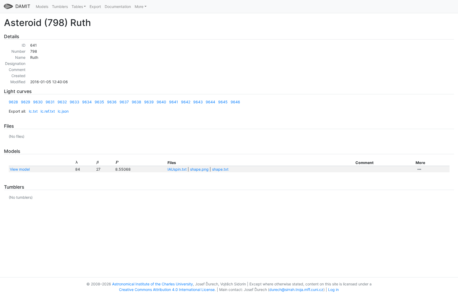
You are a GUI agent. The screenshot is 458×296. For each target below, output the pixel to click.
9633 (74, 102)
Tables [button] (77, 6)
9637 (124, 102)
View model (20, 169)
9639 (149, 102)
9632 (62, 102)
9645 (223, 102)
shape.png (199, 169)
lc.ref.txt (48, 111)
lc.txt (33, 111)
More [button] (139, 6)
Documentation (118, 6)
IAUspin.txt (177, 169)
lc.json (63, 111)
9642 (185, 102)
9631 (50, 102)
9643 (198, 102)
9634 (87, 102)
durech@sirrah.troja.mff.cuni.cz (296, 289)
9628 (13, 102)
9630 (38, 102)
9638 (136, 102)
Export (95, 6)
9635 (99, 102)
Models (42, 6)
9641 (173, 102)
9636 (112, 102)
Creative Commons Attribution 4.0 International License (167, 289)
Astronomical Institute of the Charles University (152, 284)
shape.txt (220, 169)
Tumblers (60, 6)
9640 (161, 102)
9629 (25, 102)
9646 (235, 102)
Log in (333, 289)
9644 (210, 102)
